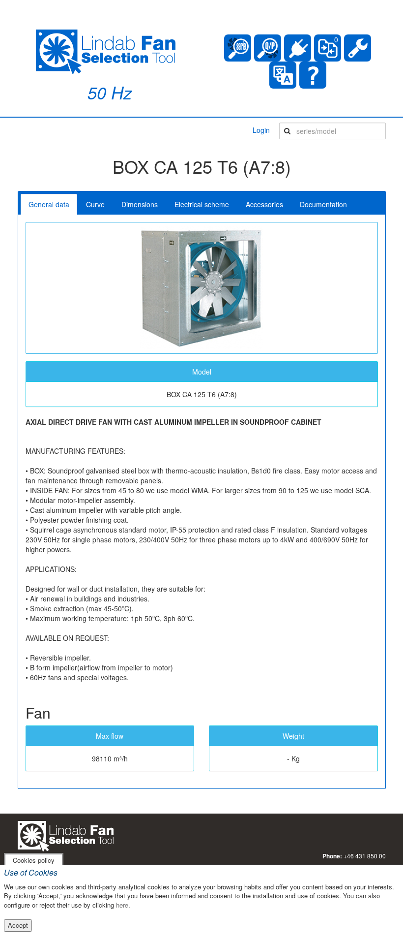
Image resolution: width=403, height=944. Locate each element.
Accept (18, 925)
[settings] (357, 48)
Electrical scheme (201, 204)
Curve (95, 204)
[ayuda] (312, 75)
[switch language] (282, 75)
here (122, 905)
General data (49, 204)
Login (261, 130)
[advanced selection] (267, 48)
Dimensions (139, 204)
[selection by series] (237, 48)
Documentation (323, 204)
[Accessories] (297, 48)
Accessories (264, 204)
